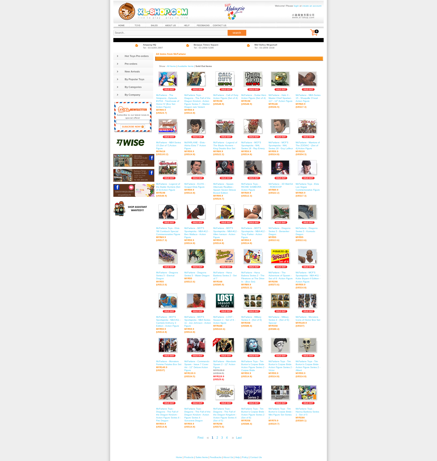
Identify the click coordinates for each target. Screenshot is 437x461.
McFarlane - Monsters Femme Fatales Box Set (168, 365)
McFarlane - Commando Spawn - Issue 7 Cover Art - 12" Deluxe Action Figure (196, 369)
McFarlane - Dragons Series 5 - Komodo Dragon (307, 234)
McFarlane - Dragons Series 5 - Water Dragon (197, 277)
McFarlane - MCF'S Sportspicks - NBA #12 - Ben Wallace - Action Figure (196, 235)
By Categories (133, 87)
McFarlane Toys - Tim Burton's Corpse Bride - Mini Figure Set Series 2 (281, 416)
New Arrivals (132, 71)
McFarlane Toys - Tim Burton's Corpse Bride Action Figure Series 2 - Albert (308, 369)
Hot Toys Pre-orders (137, 56)
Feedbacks (215, 457)
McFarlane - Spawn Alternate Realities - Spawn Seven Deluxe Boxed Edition (224, 191)
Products (188, 457)
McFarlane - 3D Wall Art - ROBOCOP (281, 188)
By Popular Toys (134, 79)
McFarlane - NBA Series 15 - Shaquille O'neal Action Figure (308, 101)
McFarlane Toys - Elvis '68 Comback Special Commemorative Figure (168, 234)
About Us (228, 457)
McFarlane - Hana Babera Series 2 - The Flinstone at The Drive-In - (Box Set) (253, 280)
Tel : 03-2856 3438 (264, 47)
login (296, 6)
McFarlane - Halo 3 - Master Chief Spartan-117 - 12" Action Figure (280, 101)
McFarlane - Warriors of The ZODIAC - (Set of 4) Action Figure (308, 148)
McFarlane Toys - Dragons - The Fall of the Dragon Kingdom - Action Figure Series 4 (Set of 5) (224, 417)
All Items (171, 66)
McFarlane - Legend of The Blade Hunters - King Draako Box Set (225, 148)
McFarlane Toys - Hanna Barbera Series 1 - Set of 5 (307, 414)
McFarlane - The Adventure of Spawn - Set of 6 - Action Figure (281, 278)
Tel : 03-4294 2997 (153, 47)
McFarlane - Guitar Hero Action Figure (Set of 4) (253, 99)
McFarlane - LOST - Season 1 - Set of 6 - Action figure (224, 323)
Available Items (185, 66)
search (237, 32)
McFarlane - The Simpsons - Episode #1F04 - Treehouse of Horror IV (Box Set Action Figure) (167, 104)
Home (179, 457)
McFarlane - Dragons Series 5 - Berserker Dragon (279, 234)
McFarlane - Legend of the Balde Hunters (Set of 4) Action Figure (168, 190)
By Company (132, 94)
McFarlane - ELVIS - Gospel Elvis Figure (194, 188)
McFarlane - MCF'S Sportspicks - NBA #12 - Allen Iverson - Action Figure (225, 235)
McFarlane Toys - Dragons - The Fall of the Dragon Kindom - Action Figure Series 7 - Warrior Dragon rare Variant (197, 104)
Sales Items (202, 457)
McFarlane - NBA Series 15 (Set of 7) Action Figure (168, 148)
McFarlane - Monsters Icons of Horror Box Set (308, 321)
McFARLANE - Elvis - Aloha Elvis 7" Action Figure (195, 148)
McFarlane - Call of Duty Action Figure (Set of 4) (225, 99)
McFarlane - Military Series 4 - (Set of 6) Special (279, 323)
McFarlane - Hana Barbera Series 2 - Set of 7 (225, 278)
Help (237, 457)
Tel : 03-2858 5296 (204, 47)
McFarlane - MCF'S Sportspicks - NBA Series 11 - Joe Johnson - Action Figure (197, 324)
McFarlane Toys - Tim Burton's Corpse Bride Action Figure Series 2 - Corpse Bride (253, 369)
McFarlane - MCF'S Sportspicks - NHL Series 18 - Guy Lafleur (281, 148)
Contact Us (256, 457)
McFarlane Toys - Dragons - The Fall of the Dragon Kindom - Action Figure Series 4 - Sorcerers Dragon (197, 417)
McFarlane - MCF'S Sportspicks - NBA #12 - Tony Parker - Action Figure (253, 235)
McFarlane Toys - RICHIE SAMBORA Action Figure (251, 190)
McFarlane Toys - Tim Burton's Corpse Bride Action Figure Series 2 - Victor (281, 369)
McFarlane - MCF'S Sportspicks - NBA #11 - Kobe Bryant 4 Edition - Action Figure (308, 280)
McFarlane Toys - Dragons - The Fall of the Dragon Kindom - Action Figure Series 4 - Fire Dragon (168, 417)
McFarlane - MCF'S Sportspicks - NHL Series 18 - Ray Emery (253, 148)
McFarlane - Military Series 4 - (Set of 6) (251, 321)
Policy (245, 457)
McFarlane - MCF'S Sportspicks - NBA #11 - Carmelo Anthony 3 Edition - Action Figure (168, 324)
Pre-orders (131, 63)
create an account (311, 6)
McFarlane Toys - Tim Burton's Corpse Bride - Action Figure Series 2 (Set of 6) (253, 416)
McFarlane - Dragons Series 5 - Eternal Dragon (167, 278)
